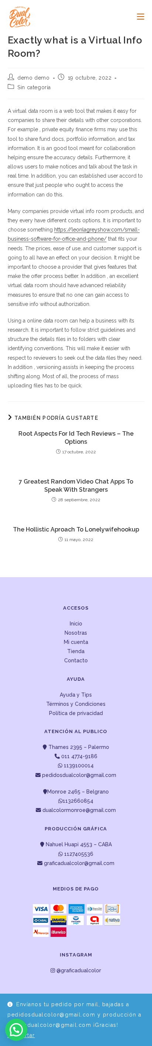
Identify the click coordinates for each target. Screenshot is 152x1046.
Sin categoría (34, 87)
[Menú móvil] (137, 17)
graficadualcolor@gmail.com (78, 863)
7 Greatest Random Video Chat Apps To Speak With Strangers (76, 485)
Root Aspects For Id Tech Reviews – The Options (76, 437)
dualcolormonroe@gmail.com (79, 810)
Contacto (76, 660)
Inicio (76, 624)
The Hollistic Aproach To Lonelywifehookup (76, 529)
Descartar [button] (21, 1035)
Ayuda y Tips (76, 695)
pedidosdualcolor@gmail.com (78, 775)
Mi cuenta (76, 642)
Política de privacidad (76, 713)
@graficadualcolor (78, 970)
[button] (16, 1030)
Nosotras (76, 633)
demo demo (33, 78)
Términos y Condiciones (76, 704)
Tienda (75, 651)
